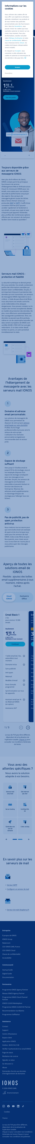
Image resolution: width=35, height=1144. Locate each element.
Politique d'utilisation (16, 38)
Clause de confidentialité (13, 40)
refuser (22, 43)
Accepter (18, 51)
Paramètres (18, 26)
